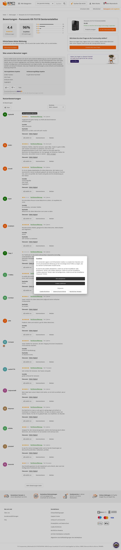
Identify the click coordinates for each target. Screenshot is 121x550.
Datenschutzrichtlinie (59, 291)
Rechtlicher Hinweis (75, 291)
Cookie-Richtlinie (45, 291)
